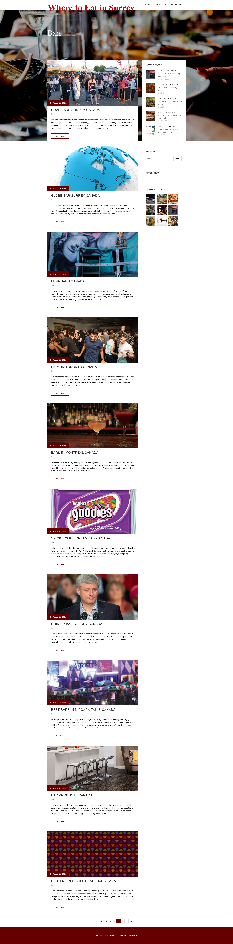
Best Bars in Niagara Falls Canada (83, 709)
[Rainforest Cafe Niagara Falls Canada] (162, 199)
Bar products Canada (71, 795)
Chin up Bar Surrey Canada (76, 624)
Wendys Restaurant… (169, 113)
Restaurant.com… (167, 127)
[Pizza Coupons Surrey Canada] (173, 199)
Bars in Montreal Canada (74, 452)
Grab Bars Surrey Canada (75, 110)
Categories (160, 5)
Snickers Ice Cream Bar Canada (80, 538)
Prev (101, 921)
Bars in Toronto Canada (74, 367)
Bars (55, 114)
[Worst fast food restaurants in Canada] (150, 199)
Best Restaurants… (168, 99)
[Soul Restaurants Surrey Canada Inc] (173, 210)
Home (148, 5)
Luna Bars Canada (68, 281)
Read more (60, 136)
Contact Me (176, 5)
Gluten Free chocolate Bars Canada (86, 881)
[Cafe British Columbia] (173, 221)
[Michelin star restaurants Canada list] (150, 210)
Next (132, 921)
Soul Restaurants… (168, 71)
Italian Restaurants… (169, 85)
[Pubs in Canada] (162, 210)
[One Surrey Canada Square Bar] (150, 221)
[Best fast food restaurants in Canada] (162, 221)
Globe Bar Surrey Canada (75, 195)
